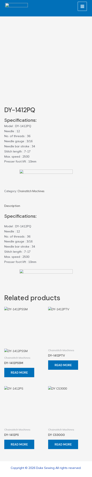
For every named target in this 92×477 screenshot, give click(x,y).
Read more (19, 372)
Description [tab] (12, 206)
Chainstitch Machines (31, 191)
